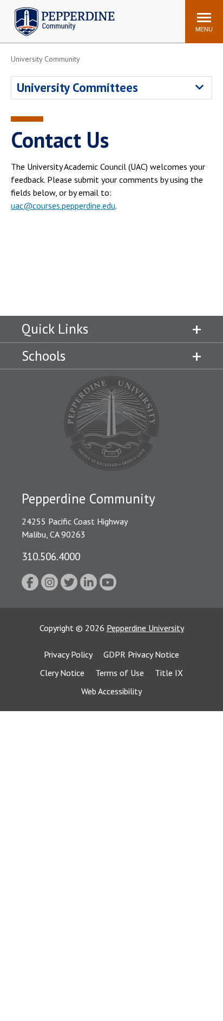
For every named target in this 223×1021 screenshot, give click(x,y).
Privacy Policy (68, 654)
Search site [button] (29, 16)
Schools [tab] (43, 355)
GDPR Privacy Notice (141, 654)
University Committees (77, 87)
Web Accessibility (111, 691)
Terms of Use (119, 672)
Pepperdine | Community (56, 10)
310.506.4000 (51, 556)
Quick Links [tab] (55, 328)
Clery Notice (62, 672)
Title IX (169, 672)
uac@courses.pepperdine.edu (63, 205)
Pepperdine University (145, 627)
